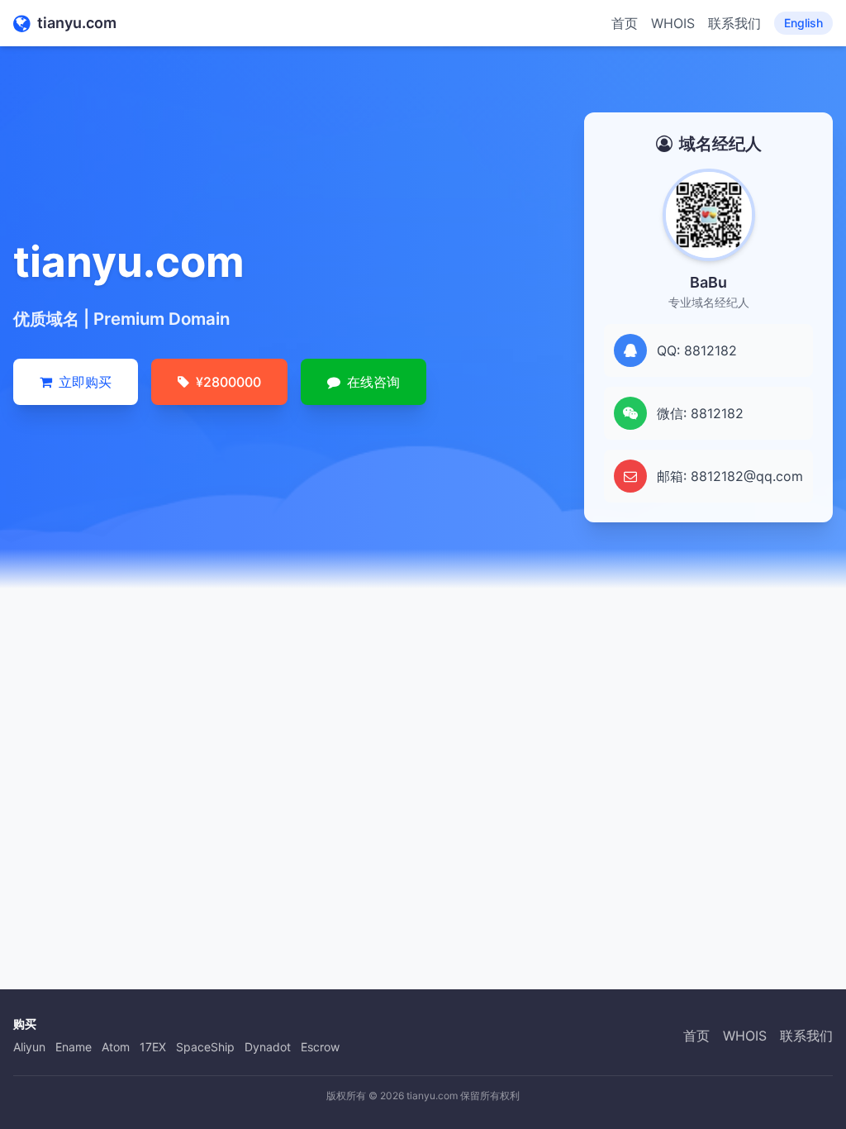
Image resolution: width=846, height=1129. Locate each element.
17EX (153, 1047)
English (803, 23)
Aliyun (29, 1047)
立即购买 (85, 382)
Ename (73, 1047)
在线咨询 (373, 382)
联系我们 (734, 23)
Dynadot (268, 1047)
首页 (624, 23)
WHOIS (673, 23)
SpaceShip (205, 1047)
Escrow (320, 1047)
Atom (116, 1047)
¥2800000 (228, 382)
